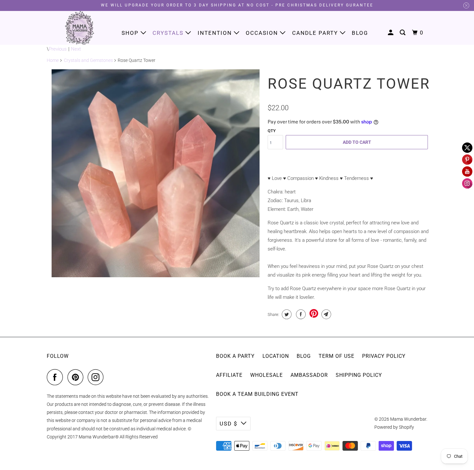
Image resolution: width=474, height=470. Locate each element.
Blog (360, 33)
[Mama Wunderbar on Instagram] (97, 377)
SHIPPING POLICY (359, 375)
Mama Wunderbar (408, 419)
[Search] (403, 32)
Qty (272, 130)
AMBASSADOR (309, 375)
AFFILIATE (229, 375)
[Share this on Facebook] (300, 314)
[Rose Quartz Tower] (156, 173)
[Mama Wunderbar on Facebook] (56, 377)
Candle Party (316, 33)
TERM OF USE (336, 356)
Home (53, 60)
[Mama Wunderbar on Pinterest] (76, 377)
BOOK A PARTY (235, 356)
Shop (131, 33)
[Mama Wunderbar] (80, 28)
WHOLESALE (266, 375)
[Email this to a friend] (325, 314)
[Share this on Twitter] (285, 314)
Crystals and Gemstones (88, 60)
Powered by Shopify (394, 427)
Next (76, 49)
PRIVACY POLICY (384, 356)
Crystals (169, 33)
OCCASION (263, 33)
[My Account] (391, 32)
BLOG (304, 356)
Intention (216, 33)
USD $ (229, 423)
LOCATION (275, 356)
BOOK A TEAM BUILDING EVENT (257, 394)
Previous (58, 49)
